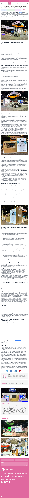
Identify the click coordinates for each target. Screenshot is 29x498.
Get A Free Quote (14, 241)
